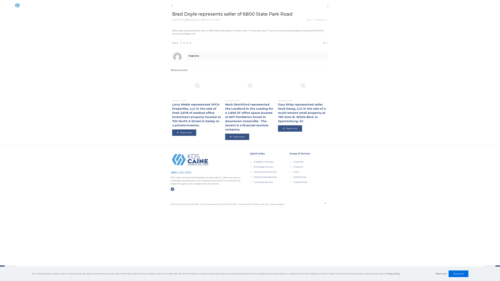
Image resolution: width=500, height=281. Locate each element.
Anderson (298, 167)
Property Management (265, 177)
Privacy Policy (264, 204)
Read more (441, 273)
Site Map (255, 204)
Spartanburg (299, 177)
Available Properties (264, 162)
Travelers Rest (300, 182)
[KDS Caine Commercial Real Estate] (21, 11)
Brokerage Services (263, 167)
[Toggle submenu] (400, 13)
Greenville (298, 162)
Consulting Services (263, 182)
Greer (296, 172)
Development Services (265, 172)
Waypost (281, 204)
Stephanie (193, 19)
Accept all (458, 274)
